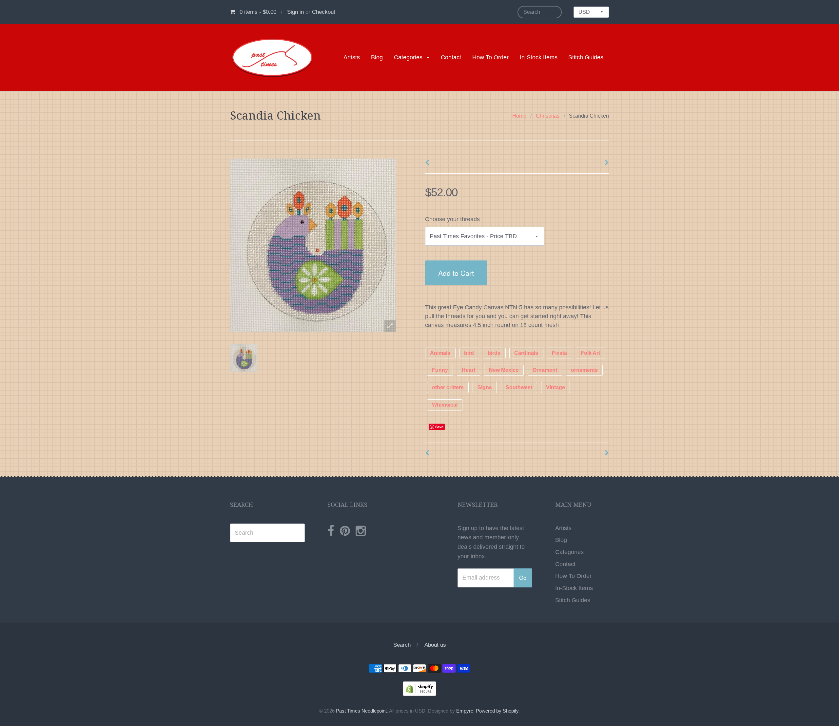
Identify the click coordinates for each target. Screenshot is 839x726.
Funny (440, 370)
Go (522, 578)
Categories (408, 57)
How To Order (490, 57)
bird (469, 353)
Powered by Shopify (497, 711)
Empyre (464, 711)
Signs (485, 388)
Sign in (295, 12)
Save (439, 426)
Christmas (547, 116)
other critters (448, 388)
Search (402, 645)
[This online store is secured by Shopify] (419, 688)
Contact (451, 57)
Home (519, 116)
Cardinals (526, 353)
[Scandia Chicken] (243, 358)
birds (494, 353)
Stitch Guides (585, 57)
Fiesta (559, 353)
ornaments (584, 370)
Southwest (519, 388)
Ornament (545, 370)
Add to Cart (456, 273)
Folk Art (590, 353)
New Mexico (504, 370)
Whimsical (445, 405)
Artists (351, 57)
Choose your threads (452, 219)
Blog (377, 57)
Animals (440, 353)
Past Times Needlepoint (361, 711)
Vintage (555, 388)
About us (435, 645)
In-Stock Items (538, 57)
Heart (468, 370)
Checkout (323, 12)
